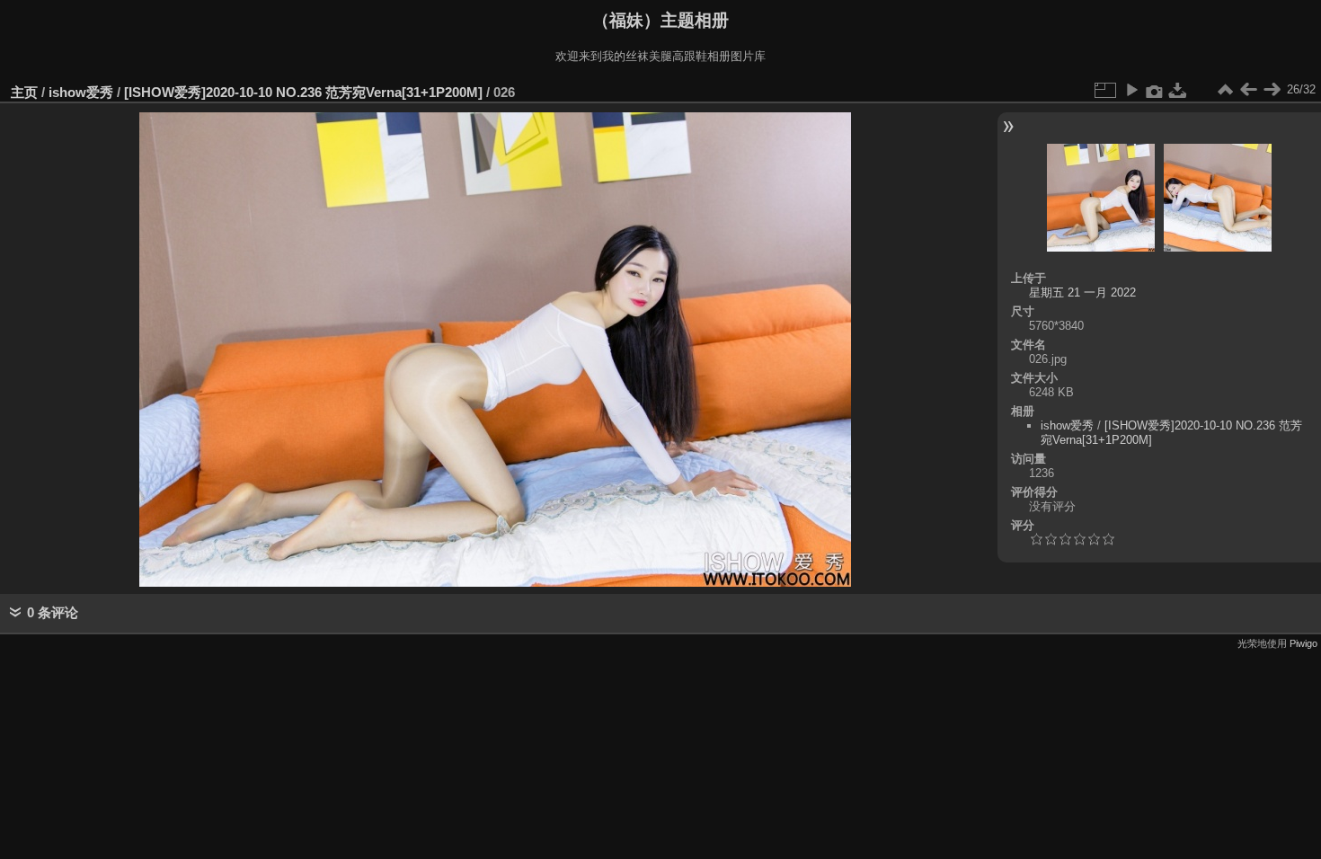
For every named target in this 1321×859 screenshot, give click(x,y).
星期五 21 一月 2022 (1082, 292)
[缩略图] (1225, 90)
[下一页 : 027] (1271, 90)
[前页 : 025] (1248, 90)
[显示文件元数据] (1154, 90)
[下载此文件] (1178, 90)
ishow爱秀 (81, 92)
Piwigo (1303, 643)
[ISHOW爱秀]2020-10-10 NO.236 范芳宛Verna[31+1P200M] (303, 92)
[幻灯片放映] (1131, 90)
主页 (24, 92)
